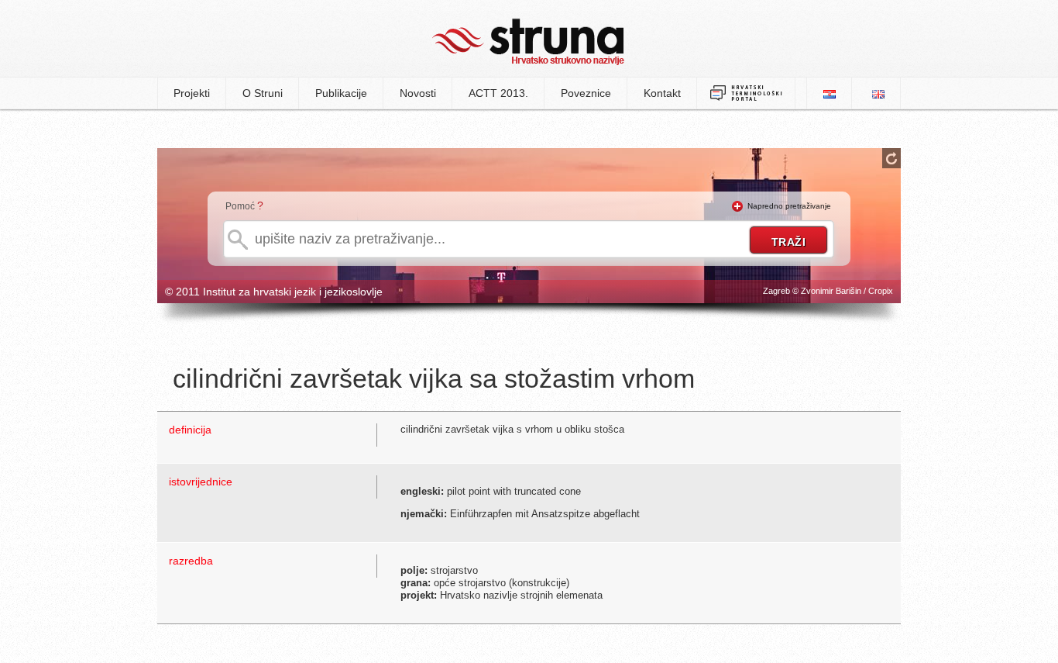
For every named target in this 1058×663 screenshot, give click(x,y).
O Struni (262, 93)
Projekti (191, 93)
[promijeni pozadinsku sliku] (891, 158)
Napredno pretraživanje (789, 206)
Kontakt (662, 93)
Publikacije (341, 93)
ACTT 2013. (498, 93)
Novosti (418, 93)
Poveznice (586, 93)
